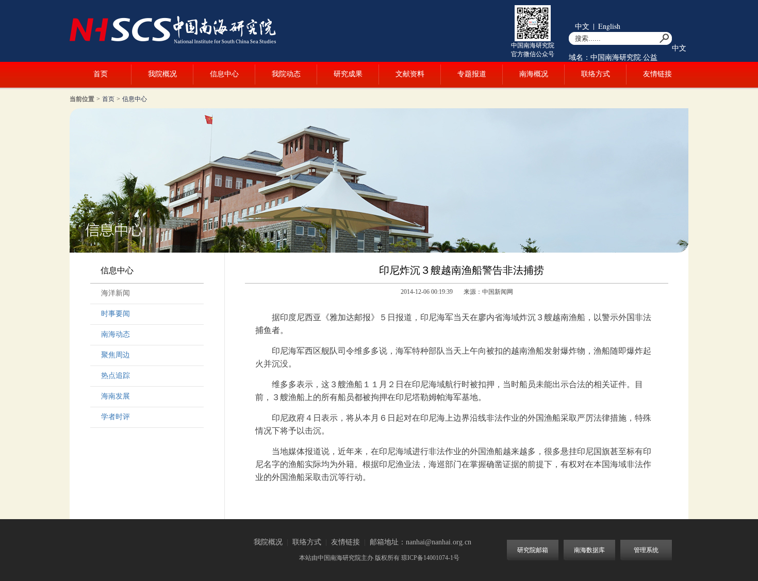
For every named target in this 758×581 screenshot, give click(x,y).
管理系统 (646, 550)
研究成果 (348, 74)
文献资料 (410, 74)
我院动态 (286, 74)
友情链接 (657, 74)
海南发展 (115, 396)
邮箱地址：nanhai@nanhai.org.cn (420, 542)
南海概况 (533, 74)
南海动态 (115, 334)
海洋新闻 (115, 293)
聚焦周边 (115, 355)
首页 (100, 74)
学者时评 (115, 417)
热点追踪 (115, 375)
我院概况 (162, 74)
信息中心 (224, 74)
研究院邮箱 (532, 550)
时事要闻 (115, 314)
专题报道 (471, 74)
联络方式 (595, 74)
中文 (582, 26)
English (609, 26)
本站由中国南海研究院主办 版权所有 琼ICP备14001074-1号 (379, 557)
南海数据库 (589, 550)
